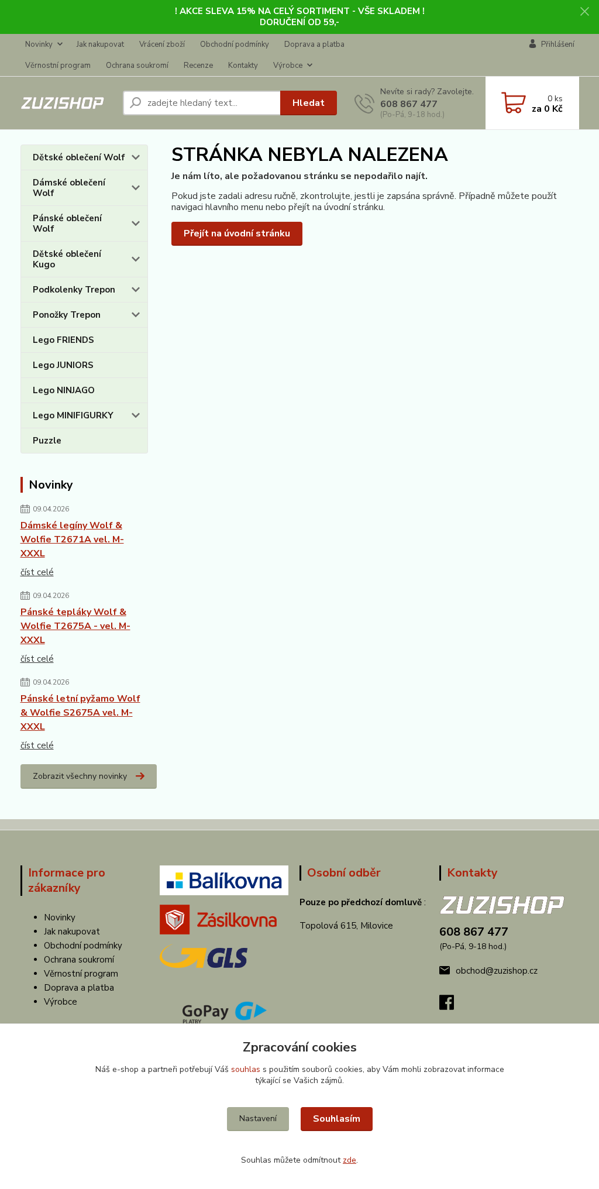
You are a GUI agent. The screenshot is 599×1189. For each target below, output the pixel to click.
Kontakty (243, 65)
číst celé (37, 572)
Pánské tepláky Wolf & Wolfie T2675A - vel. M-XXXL (75, 626)
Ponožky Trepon (67, 315)
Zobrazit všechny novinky (80, 776)
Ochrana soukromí (137, 65)
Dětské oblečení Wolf (79, 157)
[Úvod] (66, 103)
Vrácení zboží (162, 44)
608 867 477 (409, 104)
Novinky (39, 44)
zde (349, 1160)
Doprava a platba (314, 44)
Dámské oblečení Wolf (69, 188)
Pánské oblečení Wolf (67, 223)
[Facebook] (452, 1006)
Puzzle (47, 440)
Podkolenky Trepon (74, 289)
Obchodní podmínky (234, 44)
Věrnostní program (58, 65)
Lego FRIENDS (63, 340)
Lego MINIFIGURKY (73, 415)
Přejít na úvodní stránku (237, 233)
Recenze (198, 65)
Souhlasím (336, 1118)
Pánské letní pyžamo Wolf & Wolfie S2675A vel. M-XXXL (80, 712)
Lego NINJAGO (64, 390)
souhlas (245, 1069)
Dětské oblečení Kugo (67, 259)
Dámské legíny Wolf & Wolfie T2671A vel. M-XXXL (72, 539)
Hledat (308, 103)
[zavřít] (584, 11)
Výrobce (287, 65)
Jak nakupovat (100, 44)
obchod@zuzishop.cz (497, 971)
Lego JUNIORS (63, 365)
